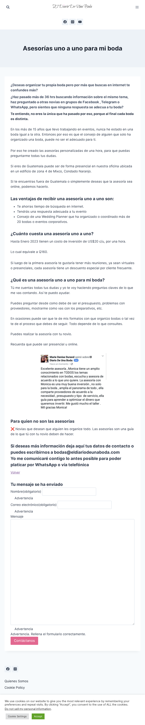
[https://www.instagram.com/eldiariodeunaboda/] (15, 669)
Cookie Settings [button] (17, 716)
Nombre (26, 491)
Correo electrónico (34, 505)
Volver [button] (15, 472)
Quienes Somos (16, 681)
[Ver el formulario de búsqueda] (8, 7)
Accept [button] (38, 716)
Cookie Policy (15, 687)
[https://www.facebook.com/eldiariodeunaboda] (65, 22)
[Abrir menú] (136, 7)
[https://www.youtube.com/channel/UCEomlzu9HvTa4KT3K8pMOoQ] (80, 22)
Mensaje (17, 516)
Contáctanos (24, 641)
